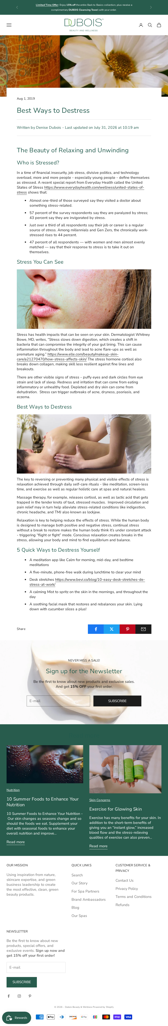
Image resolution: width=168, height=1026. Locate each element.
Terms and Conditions (134, 896)
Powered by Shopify (103, 1007)
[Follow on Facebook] (9, 996)
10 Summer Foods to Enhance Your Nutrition (43, 802)
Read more (16, 841)
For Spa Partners (85, 891)
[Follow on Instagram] (19, 996)
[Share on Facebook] (96, 629)
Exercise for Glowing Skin (115, 809)
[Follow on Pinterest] (30, 996)
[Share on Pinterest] (127, 629)
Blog (75, 907)
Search (77, 875)
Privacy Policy (127, 888)
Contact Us (125, 880)
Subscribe (117, 701)
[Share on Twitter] (111, 629)
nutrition (13, 790)
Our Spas (79, 915)
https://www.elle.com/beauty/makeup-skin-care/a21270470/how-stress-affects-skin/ (68, 357)
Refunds (122, 904)
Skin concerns (99, 800)
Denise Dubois (48, 127)
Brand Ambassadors (89, 899)
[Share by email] (143, 629)
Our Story (79, 883)
